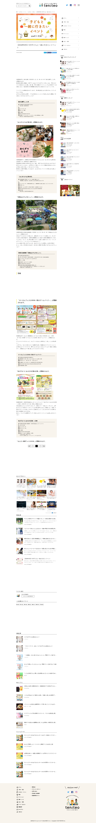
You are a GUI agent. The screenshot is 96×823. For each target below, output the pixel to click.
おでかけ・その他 (31, 11)
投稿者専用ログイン (36, 795)
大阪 (22, 604)
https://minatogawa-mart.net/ (25, 113)
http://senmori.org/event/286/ (25, 431)
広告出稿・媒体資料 (36, 793)
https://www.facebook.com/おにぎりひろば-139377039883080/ (31, 188)
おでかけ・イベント (23, 11)
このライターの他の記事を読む (28, 596)
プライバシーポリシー (36, 789)
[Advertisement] (26, 618)
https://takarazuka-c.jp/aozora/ (25, 263)
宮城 (26, 604)
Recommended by (49, 512)
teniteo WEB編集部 (25, 594)
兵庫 (18, 604)
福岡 (42, 604)
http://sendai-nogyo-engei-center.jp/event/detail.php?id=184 (30, 363)
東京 (34, 604)
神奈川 (38, 604)
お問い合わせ (34, 791)
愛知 (30, 604)
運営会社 (33, 787)
